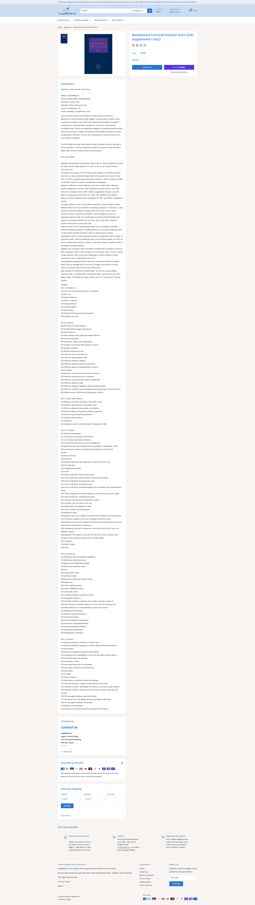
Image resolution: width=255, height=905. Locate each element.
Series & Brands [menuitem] (100, 20)
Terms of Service (145, 885)
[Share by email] (144, 45)
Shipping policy (145, 882)
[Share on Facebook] (133, 45)
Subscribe (176, 884)
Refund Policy (65, 816)
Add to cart (147, 67)
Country (64, 794)
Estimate (67, 806)
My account (175, 12)
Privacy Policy (144, 879)
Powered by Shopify (64, 899)
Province (87, 794)
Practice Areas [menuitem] (63, 20)
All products (67, 27)
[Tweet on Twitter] (141, 45)
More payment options (179, 72)
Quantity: (135, 60)
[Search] (149, 10)
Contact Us (143, 872)
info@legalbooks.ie (124, 847)
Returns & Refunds (146, 875)
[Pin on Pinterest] (137, 45)
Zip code (110, 794)
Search (142, 868)
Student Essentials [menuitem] (81, 20)
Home (60, 27)
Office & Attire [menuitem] (117, 20)
